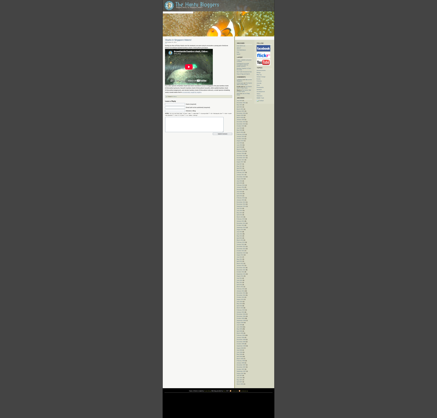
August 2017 (240, 162)
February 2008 (241, 360)
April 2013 (239, 238)
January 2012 (240, 265)
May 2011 (239, 282)
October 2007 (240, 369)
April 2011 (239, 284)
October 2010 (240, 297)
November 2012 (241, 248)
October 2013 (240, 225)
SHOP (238, 54)
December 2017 (241, 155)
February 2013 (241, 242)
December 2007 (241, 365)
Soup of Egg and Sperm (243, 74)
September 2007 (241, 371)
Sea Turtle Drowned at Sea (244, 71)
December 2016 (241, 176)
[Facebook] (263, 46)
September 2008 (241, 346)
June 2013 (240, 234)
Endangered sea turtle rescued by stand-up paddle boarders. (243, 65)
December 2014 (241, 202)
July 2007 (239, 375)
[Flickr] (263, 53)
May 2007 (239, 379)
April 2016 (239, 183)
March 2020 (240, 117)
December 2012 (241, 246)
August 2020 (240, 115)
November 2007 (241, 367)
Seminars (259, 89)
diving (167, 394)
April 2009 (239, 331)
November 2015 (241, 189)
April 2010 (239, 305)
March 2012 (240, 263)
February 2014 (241, 219)
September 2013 (241, 227)
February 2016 (241, 185)
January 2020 (240, 119)
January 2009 (240, 337)
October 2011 (240, 272)
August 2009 (240, 322)
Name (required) (191, 104)
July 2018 (239, 143)
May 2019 (239, 130)
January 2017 (240, 174)
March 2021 (240, 109)
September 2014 (241, 206)
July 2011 (239, 278)
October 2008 (240, 343)
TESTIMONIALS (241, 50)
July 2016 (239, 181)
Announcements (261, 70)
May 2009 (239, 329)
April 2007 (239, 382)
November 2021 (241, 102)
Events (258, 79)
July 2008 (239, 350)
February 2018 (241, 151)
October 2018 (240, 138)
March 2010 (240, 307)
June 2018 (240, 145)
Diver (224, 391)
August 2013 (240, 229)
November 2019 (241, 124)
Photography (260, 87)
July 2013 (239, 231)
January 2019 (240, 136)
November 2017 (241, 157)
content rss (235, 391)
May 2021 (239, 104)
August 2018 (240, 140)
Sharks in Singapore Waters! (178, 40)
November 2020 (241, 113)
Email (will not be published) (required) (198, 107)
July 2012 (239, 257)
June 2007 (240, 377)
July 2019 (239, 128)
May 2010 (239, 303)
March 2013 (240, 240)
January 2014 (240, 221)
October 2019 (240, 126)
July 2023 (239, 100)
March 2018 (240, 149)
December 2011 (241, 267)
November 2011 (241, 269)
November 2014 (241, 204)
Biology (259, 72)
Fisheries (259, 81)
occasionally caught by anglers (191, 92)
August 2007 (240, 373)
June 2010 (240, 301)
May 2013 (239, 236)
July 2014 (239, 208)
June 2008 (240, 352)
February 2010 (241, 310)
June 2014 (240, 210)
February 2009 (241, 335)
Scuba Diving (207, 391)
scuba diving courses (180, 393)
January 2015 (240, 200)
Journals (259, 83)
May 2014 (239, 212)
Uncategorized (261, 91)
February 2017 (241, 172)
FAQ (238, 52)
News (258, 85)
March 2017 (240, 170)
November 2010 (241, 295)
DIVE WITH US (241, 46)
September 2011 (241, 274)
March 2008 (240, 358)
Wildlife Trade (260, 98)
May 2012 (239, 259)
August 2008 (240, 348)
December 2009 (241, 314)
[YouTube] (263, 60)
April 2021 (239, 107)
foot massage (186, 394)
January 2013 (240, 244)
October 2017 (240, 159)
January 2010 (240, 312)
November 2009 (241, 316)
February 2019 (241, 134)
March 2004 (240, 384)
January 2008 (240, 363)
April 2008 (239, 356)
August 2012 (240, 255)
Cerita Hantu (240, 83)
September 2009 (241, 320)
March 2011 (240, 286)
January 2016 (240, 187)
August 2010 (240, 299)
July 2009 (239, 324)
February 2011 (241, 288)
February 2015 (241, 197)
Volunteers (259, 95)
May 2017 (239, 166)
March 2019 (240, 132)
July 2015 (239, 191)
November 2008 (241, 341)
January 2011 (240, 291)
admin (238, 93)
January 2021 (240, 111)
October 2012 (240, 250)
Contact (261, 100)
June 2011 (239, 280)
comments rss (244, 391)
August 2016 (240, 178)
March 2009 (240, 333)
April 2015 (239, 195)
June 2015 (240, 193)
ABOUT (239, 48)
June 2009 (240, 327)
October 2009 (240, 318)
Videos (175, 96)
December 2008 (241, 339)
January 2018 (240, 153)
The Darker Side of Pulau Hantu (244, 83)
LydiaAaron (240, 79)
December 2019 (241, 121)
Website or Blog (191, 111)
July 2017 (239, 164)
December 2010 (241, 293)
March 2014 (240, 217)
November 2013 (241, 223)
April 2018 (239, 147)
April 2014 (239, 214)
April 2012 (239, 261)
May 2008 (239, 354)
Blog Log (259, 74)
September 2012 (241, 253)
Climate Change (261, 76)
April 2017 (239, 168)
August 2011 (240, 276)
